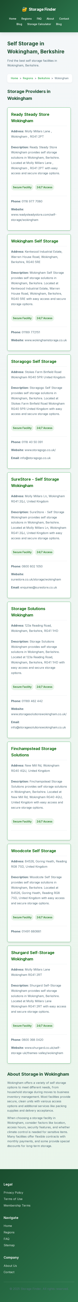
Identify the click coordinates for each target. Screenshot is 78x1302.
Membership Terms (17, 1205)
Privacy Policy (13, 1192)
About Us (10, 1266)
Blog (19, 24)
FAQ (39, 18)
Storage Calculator (39, 24)
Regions (26, 18)
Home (12, 18)
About (50, 18)
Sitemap (9, 1245)
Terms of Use (13, 1199)
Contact (64, 18)
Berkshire (44, 78)
